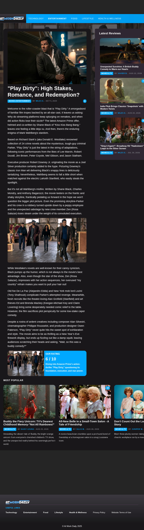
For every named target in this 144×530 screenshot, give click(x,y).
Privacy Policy (99, 512)
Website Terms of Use (121, 512)
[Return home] (12, 18)
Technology (36, 18)
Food (74, 18)
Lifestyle (88, 18)
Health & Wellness (109, 18)
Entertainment (57, 18)
